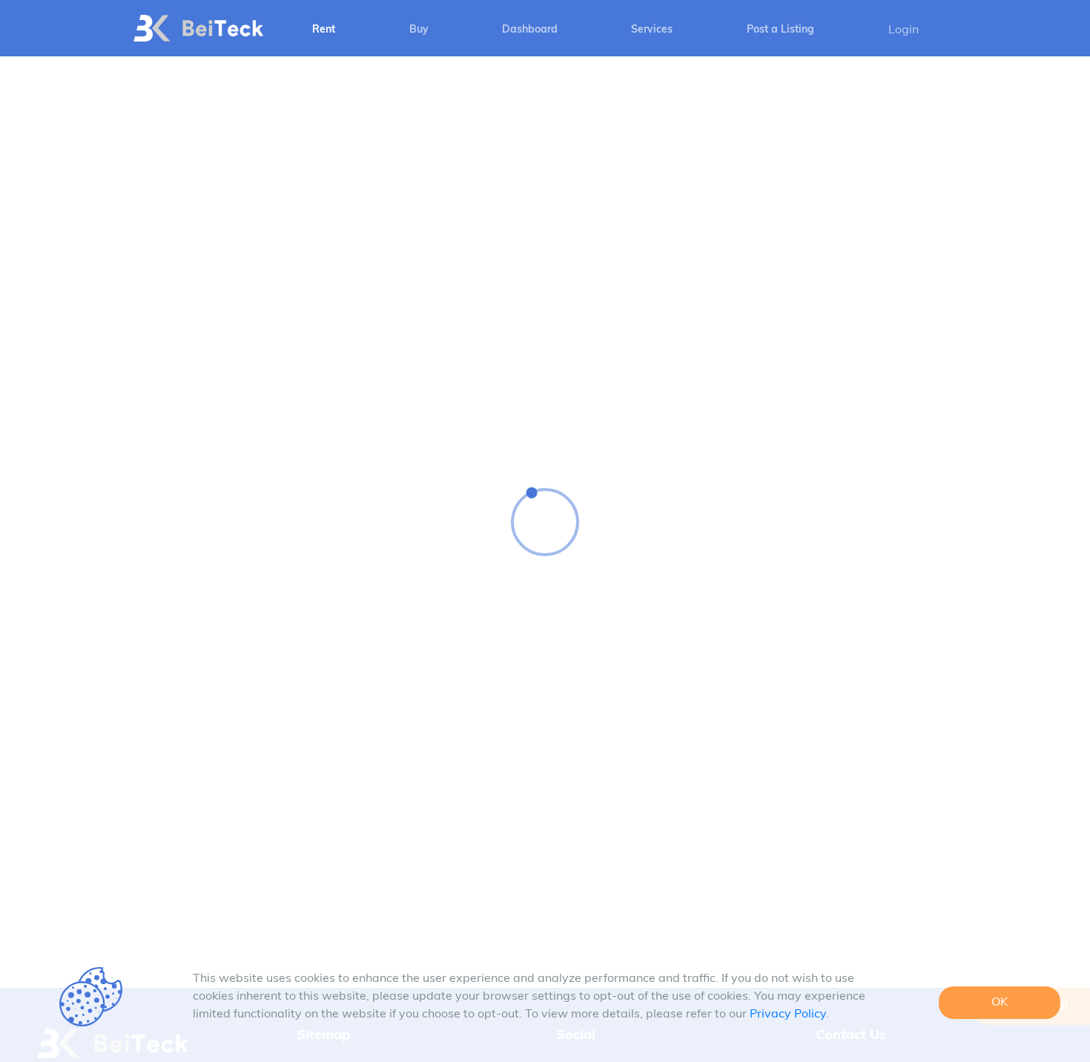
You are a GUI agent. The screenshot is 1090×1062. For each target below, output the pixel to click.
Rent (323, 30)
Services (652, 30)
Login (903, 30)
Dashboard (530, 30)
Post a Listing (780, 30)
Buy (419, 30)
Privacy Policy (788, 1014)
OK (999, 1003)
